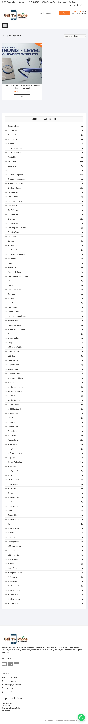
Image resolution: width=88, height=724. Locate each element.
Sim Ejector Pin (14, 471)
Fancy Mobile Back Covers (18, 276)
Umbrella (11, 537)
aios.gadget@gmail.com (12, 685)
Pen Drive (11, 422)
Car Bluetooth (13, 197)
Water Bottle (12, 568)
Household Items (14, 325)
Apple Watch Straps (15, 153)
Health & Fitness (14, 312)
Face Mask (12, 268)
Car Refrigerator (14, 210)
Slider (10, 475)
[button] (81, 717)
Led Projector (13, 360)
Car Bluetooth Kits (15, 201)
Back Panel (12, 166)
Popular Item (13, 440)
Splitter (10, 502)
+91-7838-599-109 (34, 2)
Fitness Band (13, 281)
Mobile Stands (13, 405)
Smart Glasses (13, 480)
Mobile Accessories (15, 387)
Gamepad (11, 294)
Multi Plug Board (14, 409)
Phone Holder (13, 431)
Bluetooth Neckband (15, 184)
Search (64, 13)
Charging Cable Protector (17, 228)
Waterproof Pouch (15, 573)
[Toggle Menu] (5, 25)
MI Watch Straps (14, 374)
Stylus (10, 511)
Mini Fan (11, 382)
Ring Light (11, 458)
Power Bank (12, 444)
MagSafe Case (13, 365)
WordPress (82, 721)
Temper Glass (13, 515)
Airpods (11, 144)
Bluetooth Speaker (15, 188)
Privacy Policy (7, 710)
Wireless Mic (13, 595)
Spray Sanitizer (13, 506)
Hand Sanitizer (13, 303)
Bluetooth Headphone (16, 179)
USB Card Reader (14, 546)
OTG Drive (12, 418)
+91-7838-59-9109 (10, 678)
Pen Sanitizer (13, 427)
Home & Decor (13, 321)
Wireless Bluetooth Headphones (20, 586)
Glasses (11, 299)
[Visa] (10, 664)
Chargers (11, 219)
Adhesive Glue (13, 135)
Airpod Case (12, 139)
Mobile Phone (13, 396)
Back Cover (12, 161)
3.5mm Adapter (14, 126)
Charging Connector (15, 232)
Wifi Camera (12, 581)
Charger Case (13, 214)
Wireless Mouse (14, 599)
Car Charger (12, 206)
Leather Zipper (13, 352)
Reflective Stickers (15, 453)
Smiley (10, 493)
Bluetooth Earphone (15, 175)
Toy (9, 524)
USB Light (11, 550)
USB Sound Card (14, 555)
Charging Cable (13, 223)
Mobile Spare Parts (15, 400)
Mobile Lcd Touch (15, 391)
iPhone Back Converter (16, 329)
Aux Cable (12, 157)
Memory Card (13, 369)
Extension (11, 263)
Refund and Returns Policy (11, 708)
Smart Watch (13, 484)
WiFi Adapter (13, 577)
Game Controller (14, 290)
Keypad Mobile (13, 338)
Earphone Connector (16, 250)
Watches (11, 564)
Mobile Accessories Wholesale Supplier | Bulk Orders (59, 2)
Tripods (11, 533)
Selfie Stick (12, 467)
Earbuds (11, 241)
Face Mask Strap (14, 272)
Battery (10, 170)
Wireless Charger (14, 590)
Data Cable (12, 237)
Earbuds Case (13, 245)
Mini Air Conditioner (15, 378)
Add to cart (22, 96)
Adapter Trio (12, 131)
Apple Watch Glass (15, 148)
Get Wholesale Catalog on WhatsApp (13, 2)
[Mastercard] (4, 664)
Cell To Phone (8, 688)
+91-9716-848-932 (10, 681)
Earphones (12, 259)
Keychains (12, 334)
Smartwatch (12, 489)
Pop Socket (12, 436)
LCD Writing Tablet (15, 347)
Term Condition (7, 703)
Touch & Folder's (14, 520)
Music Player (13, 413)
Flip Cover (12, 285)
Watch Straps (13, 559)
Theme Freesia (68, 721)
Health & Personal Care (17, 316)
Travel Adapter (13, 528)
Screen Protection (15, 462)
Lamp (10, 343)
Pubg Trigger (12, 449)
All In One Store (8, 692)
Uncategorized (13, 542)
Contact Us (6, 706)
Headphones (13, 307)
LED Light (11, 356)
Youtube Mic (13, 604)
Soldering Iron (13, 497)
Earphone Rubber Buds (16, 254)
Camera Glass (13, 192)
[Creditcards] (16, 664)
